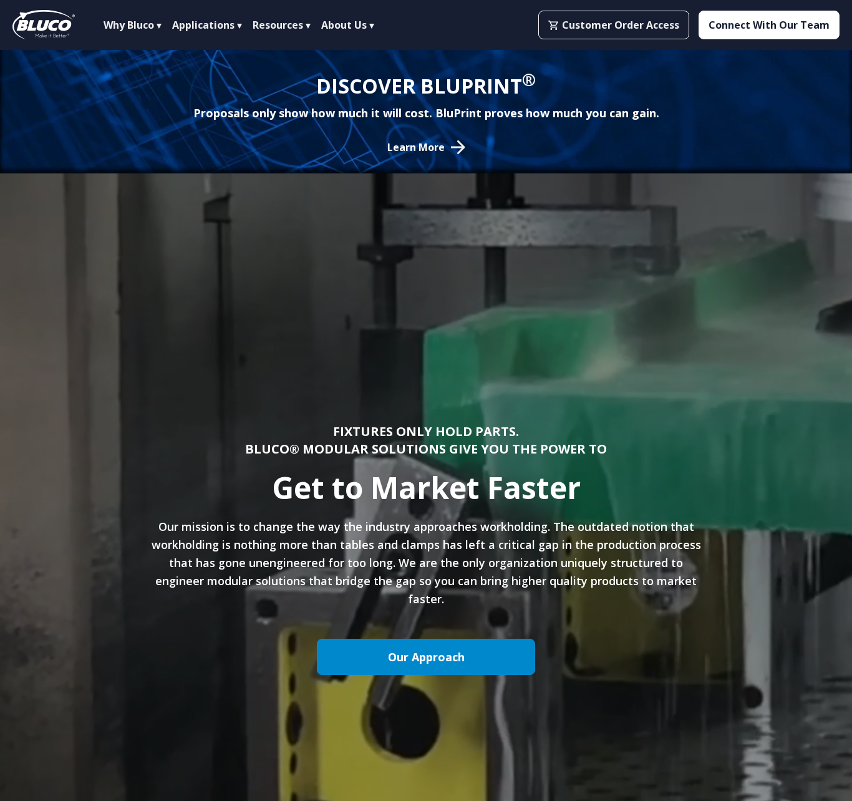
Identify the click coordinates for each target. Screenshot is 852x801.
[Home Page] (43, 25)
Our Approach (426, 656)
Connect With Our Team (769, 25)
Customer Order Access (620, 25)
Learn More (416, 147)
